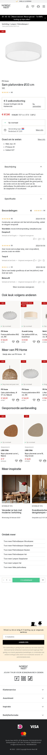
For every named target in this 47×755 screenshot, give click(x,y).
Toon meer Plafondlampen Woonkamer (18, 541)
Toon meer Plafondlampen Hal (15, 554)
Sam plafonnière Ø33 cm (10, 26)
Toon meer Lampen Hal (12, 563)
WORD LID (33, 2)
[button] (7, 92)
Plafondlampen (22, 24)
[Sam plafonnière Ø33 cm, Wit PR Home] (23, 52)
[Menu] (44, 6)
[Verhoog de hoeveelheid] (10, 580)
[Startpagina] (6, 6)
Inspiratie (7, 706)
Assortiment (8, 698)
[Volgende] (43, 53)
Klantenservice (9, 690)
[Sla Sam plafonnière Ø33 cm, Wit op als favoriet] (43, 580)
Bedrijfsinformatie (10, 715)
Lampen (13, 24)
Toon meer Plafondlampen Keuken (17, 550)
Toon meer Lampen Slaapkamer (16, 559)
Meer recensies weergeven (23, 287)
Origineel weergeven (26, 235)
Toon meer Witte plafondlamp (15, 567)
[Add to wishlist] (13, 341)
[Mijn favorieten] (33, 6)
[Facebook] (17, 678)
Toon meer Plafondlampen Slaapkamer (18, 546)
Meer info (39, 130)
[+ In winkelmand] (17, 341)
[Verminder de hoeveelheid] (3, 580)
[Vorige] (4, 53)
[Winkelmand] (38, 6)
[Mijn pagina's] (27, 6)
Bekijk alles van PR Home (12, 354)
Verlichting (5, 24)
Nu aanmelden (37, 105)
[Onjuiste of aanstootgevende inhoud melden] (43, 239)
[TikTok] (30, 678)
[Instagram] (23, 678)
